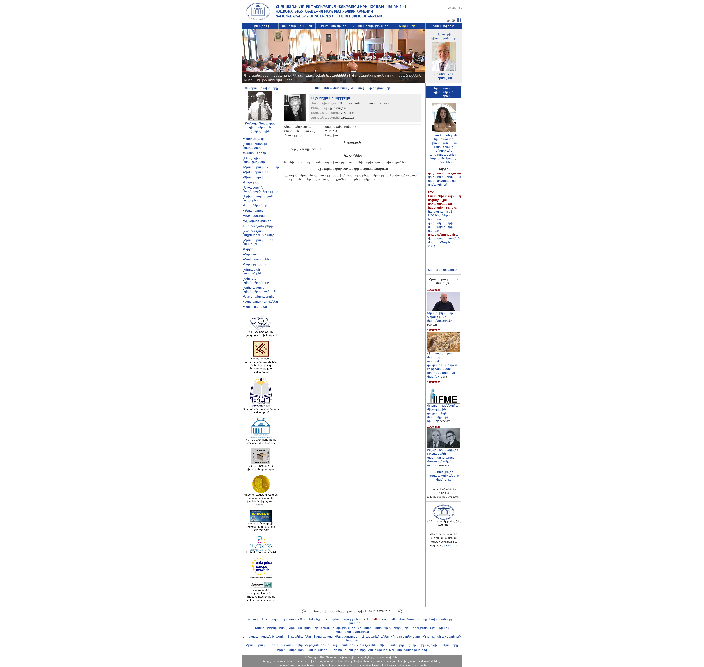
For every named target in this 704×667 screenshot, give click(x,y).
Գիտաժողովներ (256, 177)
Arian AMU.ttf (451, 545)
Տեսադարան (254, 210)
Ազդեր (249, 249)
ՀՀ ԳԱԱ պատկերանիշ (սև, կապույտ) (444, 523)
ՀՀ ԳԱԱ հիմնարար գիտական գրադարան (261, 468)
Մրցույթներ (252, 182)
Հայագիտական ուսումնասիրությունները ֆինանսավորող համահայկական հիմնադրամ (261, 365)
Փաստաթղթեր (255, 152)
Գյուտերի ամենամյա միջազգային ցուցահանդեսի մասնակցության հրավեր (442, 413)
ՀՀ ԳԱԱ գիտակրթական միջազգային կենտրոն (261, 441)
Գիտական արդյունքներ (398, 645)
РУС (460, 8)
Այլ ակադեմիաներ (257, 220)
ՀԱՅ (448, 8)
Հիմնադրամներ (256, 172)
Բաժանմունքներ (333, 25)
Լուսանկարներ (255, 205)
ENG (454, 8)
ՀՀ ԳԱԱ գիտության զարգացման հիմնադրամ (261, 333)
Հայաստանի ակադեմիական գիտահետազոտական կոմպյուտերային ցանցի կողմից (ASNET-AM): (380, 661)
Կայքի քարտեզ (255, 306)
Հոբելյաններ (253, 254)
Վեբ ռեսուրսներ (256, 215)
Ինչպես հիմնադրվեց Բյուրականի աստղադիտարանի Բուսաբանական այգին (442, 457)
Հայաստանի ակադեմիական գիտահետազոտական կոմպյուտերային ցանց (260, 595)
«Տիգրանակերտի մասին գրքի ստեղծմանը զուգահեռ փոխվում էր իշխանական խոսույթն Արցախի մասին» (442, 365)
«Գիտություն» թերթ (258, 226)
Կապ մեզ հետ (443, 25)
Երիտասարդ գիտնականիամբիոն (443, 92)
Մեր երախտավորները (261, 88)
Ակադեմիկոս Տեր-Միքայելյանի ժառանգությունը (440, 316)
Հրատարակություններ (261, 167)
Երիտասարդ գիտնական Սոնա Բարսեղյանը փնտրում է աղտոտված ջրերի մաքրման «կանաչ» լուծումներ (443, 151)
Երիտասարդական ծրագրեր (264, 636)
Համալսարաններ (257, 259)
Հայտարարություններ (261, 301)
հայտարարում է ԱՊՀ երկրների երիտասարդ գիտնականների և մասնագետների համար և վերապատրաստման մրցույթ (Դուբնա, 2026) (446, 204)
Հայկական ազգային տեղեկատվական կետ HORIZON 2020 (261, 526)
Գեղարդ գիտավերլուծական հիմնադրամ (261, 411)
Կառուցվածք (254, 138)
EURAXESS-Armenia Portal (261, 552)
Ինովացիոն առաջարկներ (298, 627)
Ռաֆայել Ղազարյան (260, 123)
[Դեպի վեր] (304, 612)
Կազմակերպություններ (370, 25)
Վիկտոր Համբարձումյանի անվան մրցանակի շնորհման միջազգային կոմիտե (261, 499)
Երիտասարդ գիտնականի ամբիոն (303, 649)
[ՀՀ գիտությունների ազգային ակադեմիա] (257, 19)
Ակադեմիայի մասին (297, 25)
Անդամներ (407, 25)
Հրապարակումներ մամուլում (268, 645)
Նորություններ (255, 264)
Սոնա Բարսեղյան (443, 135)
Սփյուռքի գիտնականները (438, 645)
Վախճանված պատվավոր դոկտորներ (361, 88)
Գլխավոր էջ (260, 25)
